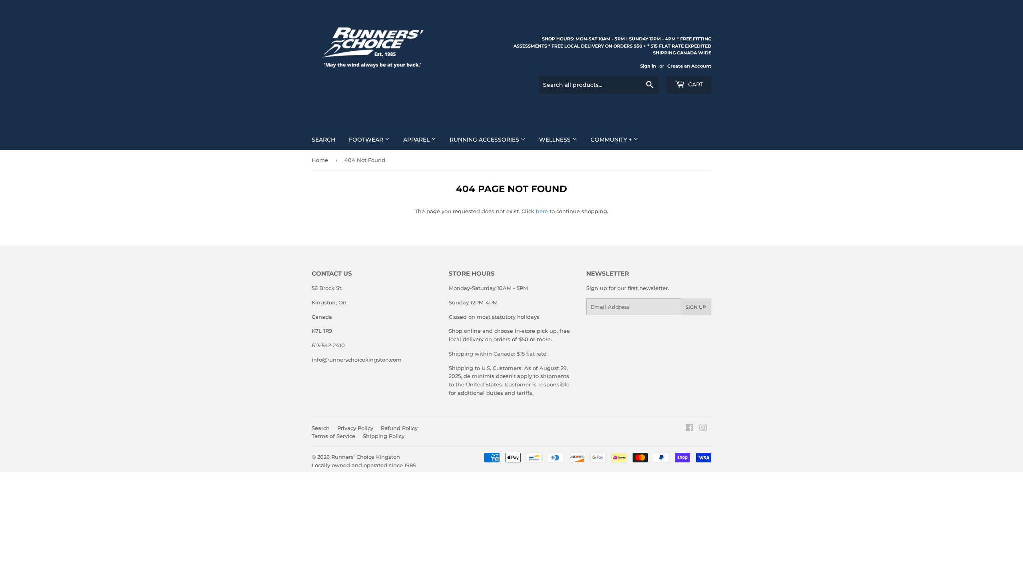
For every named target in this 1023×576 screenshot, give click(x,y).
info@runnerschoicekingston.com (357, 359)
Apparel (417, 139)
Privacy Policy (355, 428)
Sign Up (696, 307)
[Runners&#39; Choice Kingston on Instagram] (703, 429)
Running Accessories (485, 139)
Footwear (367, 139)
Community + (612, 139)
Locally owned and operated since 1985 (364, 465)
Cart (695, 84)
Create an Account (689, 66)
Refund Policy (399, 428)
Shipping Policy (383, 436)
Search (323, 139)
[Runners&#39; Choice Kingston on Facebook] (689, 429)
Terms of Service (333, 436)
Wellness (555, 139)
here (542, 211)
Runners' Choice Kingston (365, 457)
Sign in (648, 66)
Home (320, 160)
